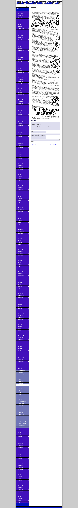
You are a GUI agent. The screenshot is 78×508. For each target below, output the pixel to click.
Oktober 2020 (19, 316)
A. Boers (20, 379)
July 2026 (18, 500)
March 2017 (19, 237)
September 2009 (20, 72)
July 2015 (18, 200)
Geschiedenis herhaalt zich (23, 399)
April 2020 (19, 305)
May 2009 (18, 65)
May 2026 (18, 497)
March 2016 (19, 215)
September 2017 (20, 248)
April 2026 (19, 495)
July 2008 (18, 47)
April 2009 (19, 63)
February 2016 (19, 213)
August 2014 (19, 180)
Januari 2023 (19, 365)
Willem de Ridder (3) (22, 423)
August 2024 (19, 458)
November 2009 (20, 76)
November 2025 (20, 486)
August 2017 (19, 246)
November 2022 (20, 361)
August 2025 (19, 480)
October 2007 (19, 30)
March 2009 (19, 61)
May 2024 (18, 453)
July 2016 (18, 222)
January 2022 (19, 343)
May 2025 (18, 475)
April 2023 (19, 429)
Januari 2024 (19, 446)
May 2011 (18, 109)
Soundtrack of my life (20, 10)
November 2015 (20, 206)
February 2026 (19, 491)
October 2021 (19, 338)
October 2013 (19, 162)
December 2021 (20, 341)
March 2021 (19, 325)
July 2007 (18, 25)
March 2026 (19, 493)
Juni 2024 (18, 455)
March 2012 (19, 127)
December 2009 (20, 78)
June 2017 (19, 243)
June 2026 (19, 499)
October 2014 (19, 184)
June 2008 (19, 45)
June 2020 (19, 308)
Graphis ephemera (22, 388)
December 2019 (20, 297)
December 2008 (20, 56)
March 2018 (19, 259)
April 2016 (19, 217)
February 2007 (19, 16)
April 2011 (19, 107)
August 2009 (19, 71)
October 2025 (19, 484)
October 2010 (19, 96)
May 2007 (18, 21)
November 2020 (20, 318)
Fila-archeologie (22, 427)
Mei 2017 (18, 241)
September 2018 (20, 270)
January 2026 (19, 490)
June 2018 (19, 264)
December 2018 (20, 275)
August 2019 (19, 290)
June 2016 (19, 221)
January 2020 (19, 299)
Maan (20, 394)
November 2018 (20, 274)
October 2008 (19, 52)
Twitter (54, 507)
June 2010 (19, 89)
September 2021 (20, 336)
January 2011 (19, 102)
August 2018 (19, 268)
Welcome (18, 8)
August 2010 (19, 93)
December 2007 (20, 34)
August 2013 (19, 158)
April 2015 (19, 195)
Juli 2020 (18, 310)
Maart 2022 (19, 347)
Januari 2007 (19, 14)
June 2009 (19, 67)
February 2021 (19, 323)
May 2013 (18, 153)
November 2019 (20, 296)
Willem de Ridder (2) (22, 421)
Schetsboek (21, 372)
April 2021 (19, 327)
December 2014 (20, 188)
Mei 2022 (18, 350)
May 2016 (18, 219)
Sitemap (36, 507)
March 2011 (19, 105)
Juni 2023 (18, 433)
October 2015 (19, 208)
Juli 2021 (18, 332)
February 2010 (19, 82)
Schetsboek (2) (21, 374)
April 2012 (19, 129)
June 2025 (19, 477)
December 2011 (19, 122)
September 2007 (20, 28)
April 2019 (19, 283)
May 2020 (18, 307)
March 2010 (19, 83)
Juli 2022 (18, 354)
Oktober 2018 (19, 272)
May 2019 (18, 285)
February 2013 (19, 147)
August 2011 (19, 114)
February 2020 (19, 301)
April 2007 (19, 19)
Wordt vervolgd (21, 377)
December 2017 (20, 254)
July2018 (18, 266)
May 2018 (18, 263)
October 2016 (19, 228)
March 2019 (19, 281)
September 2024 (20, 460)
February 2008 (19, 38)
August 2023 (19, 436)
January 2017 (19, 233)
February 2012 (19, 125)
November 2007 (20, 32)
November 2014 (20, 186)
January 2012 (19, 124)
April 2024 (19, 451)
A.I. (19, 390)
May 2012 (18, 131)
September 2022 (20, 358)
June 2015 (19, 199)
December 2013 (20, 166)
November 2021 (20, 339)
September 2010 (20, 94)
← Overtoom (33, 144)
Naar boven (59, 507)
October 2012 (19, 140)
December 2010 (20, 100)
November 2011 (19, 120)
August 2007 (19, 27)
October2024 (19, 462)
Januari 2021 (19, 321)
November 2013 (20, 164)
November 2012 (20, 142)
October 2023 (19, 440)
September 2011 (20, 116)
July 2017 (18, 244)
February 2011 (19, 104)
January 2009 (19, 58)
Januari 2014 (19, 168)
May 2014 (18, 175)
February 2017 (19, 235)
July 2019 (18, 288)
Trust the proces (22, 370)
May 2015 (18, 197)
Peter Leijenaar (21, 403)
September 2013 (20, 160)
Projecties (21, 405)
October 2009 (19, 74)
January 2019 (19, 277)
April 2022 (19, 349)
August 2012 (19, 136)
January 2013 (19, 146)
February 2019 (19, 279)
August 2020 (19, 312)
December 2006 (20, 12)
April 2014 (19, 173)
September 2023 (20, 438)
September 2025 (20, 482)
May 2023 (18, 431)
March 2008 (19, 39)
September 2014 (20, 182)
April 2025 (19, 473)
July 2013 (18, 157)
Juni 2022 (18, 352)
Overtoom (21, 383)
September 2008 (20, 50)
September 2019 (20, 292)
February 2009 (19, 60)
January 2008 (19, 36)
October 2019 (19, 294)
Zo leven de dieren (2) (22, 401)
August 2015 (19, 202)
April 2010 (19, 85)
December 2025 (20, 488)
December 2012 (20, 144)
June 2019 (19, 286)
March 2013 (19, 149)
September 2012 (20, 138)
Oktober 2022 (19, 360)
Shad (20, 392)
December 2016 (20, 232)
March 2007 (19, 18)
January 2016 (19, 211)
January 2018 (19, 255)
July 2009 (18, 69)
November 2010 (20, 98)
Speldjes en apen (22, 425)
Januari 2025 (19, 468)
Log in (40, 507)
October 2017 (19, 250)
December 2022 (20, 363)
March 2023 (19, 369)
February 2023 (19, 367)
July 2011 (18, 113)
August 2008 (19, 49)
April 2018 (19, 261)
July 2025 (18, 479)
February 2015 (19, 191)
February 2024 (19, 447)
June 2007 (19, 23)
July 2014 (18, 179)
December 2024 (20, 466)
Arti (20, 396)
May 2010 (18, 87)
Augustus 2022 (19, 356)
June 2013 (19, 155)
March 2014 (19, 171)
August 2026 (19, 502)
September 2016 (20, 226)
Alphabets (18, 504)
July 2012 (18, 135)
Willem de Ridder (22, 414)
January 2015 (19, 189)
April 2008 (19, 41)
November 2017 (20, 252)
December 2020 (20, 319)
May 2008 (18, 43)
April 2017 (19, 239)
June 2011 (19, 111)
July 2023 (18, 435)
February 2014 (19, 169)
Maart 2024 (19, 449)
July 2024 (18, 457)
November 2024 (20, 464)
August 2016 (19, 224)
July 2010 (18, 91)
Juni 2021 (18, 330)
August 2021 (19, 334)
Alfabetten (21, 381)
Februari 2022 (19, 345)
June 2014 (19, 177)
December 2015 (20, 210)
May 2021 (18, 329)
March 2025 (19, 471)
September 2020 (20, 314)
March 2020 (19, 303)
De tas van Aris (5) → (55, 144)
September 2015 (20, 204)
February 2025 (19, 469)
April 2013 (19, 151)
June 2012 (19, 133)
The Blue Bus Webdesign (47, 507)
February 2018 (19, 257)
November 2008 (20, 54)
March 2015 (19, 193)
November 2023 (20, 442)
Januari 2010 (19, 80)
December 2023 (20, 444)
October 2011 (19, 118)
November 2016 (20, 230)
